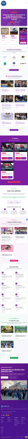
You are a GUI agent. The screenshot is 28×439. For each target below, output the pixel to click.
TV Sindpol (2, 429)
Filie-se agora (5, 377)
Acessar (16, 279)
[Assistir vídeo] (23, 31)
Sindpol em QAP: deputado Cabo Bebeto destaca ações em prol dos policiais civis (7, 174)
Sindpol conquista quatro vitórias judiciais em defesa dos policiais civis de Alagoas (7, 105)
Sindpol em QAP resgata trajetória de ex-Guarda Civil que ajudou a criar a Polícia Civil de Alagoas (20, 150)
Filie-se (2, 433)
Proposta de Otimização (17, 423)
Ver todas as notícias (13, 260)
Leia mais (3, 40)
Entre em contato (13, 377)
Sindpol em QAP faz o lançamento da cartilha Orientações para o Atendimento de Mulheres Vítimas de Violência (14, 17)
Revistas (22, 421)
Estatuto (2, 422)
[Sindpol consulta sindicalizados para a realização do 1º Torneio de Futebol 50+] (7, 83)
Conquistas (2, 421)
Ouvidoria (2, 428)
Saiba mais (3, 279)
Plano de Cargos (16, 422)
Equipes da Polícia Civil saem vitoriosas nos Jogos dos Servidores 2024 (7, 351)
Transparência (17, 436)
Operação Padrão (23, 423)
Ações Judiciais (9, 421)
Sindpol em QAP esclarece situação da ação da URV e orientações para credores (6, 155)
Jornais (22, 422)
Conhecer (3, 290)
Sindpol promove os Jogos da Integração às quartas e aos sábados (20, 336)
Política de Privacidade (23, 436)
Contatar (16, 290)
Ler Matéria (23, 42)
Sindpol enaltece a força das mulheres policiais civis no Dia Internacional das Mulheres (7, 255)
